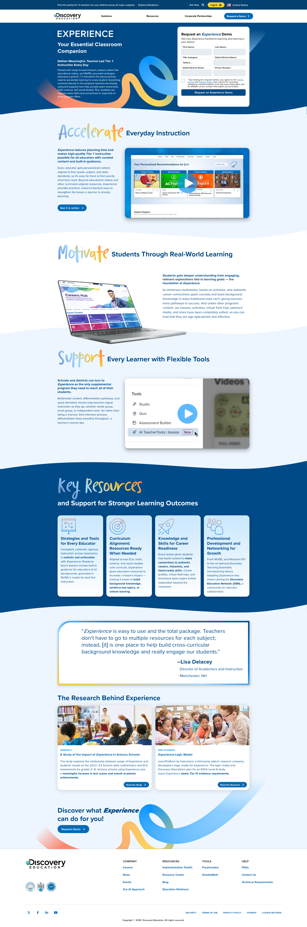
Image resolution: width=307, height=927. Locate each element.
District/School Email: (192, 68)
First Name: (187, 47)
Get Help (194, 5)
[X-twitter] (29, 912)
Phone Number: (222, 68)
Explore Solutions (148, 5)
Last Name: (219, 47)
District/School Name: (225, 57)
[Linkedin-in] (46, 912)
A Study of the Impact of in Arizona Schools (100, 752)
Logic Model (175, 752)
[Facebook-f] (38, 912)
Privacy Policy (206, 82)
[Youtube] (55, 912)
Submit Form (213, 92)
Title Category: (189, 57)
